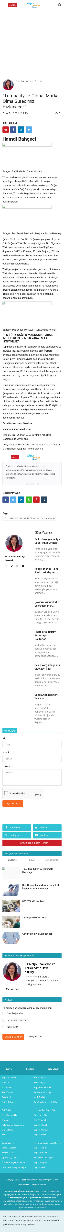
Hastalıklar (7, 1087)
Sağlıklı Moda (40, 1134)
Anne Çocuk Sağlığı (42, 1092)
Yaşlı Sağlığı (39, 1097)
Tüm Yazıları (12, 989)
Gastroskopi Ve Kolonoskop (37, 933)
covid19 (12, 5)
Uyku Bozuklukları (10, 1115)
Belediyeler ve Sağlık (43, 1157)
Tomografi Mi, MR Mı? (34, 917)
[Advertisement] (32, 41)
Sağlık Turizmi (40, 1152)
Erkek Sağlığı (40, 1082)
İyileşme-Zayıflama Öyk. (45, 1110)
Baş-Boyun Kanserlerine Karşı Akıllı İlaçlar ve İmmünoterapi (41, 887)
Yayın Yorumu (13, 803)
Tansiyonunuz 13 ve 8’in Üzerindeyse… (46, 570)
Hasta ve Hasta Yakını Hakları (47, 1142)
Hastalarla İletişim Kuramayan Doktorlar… (45, 635)
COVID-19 (6, 1097)
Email (5, 752)
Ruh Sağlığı (7, 1110)
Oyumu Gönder (13, 1036)
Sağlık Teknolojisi (10, 1102)
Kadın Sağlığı (40, 1077)
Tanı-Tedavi (7, 1092)
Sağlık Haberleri (9, 1077)
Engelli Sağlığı (40, 1147)
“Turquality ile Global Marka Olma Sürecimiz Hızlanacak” (29, 518)
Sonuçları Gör (34, 1036)
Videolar (6, 1082)
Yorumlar (9, 730)
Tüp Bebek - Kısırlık (42, 1087)
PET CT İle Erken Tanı (33, 901)
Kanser (5, 1134)
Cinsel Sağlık (7, 1142)
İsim (4, 738)
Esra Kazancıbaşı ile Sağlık (14, 1167)
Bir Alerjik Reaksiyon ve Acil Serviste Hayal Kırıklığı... (40, 968)
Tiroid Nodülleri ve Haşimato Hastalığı (37, 871)
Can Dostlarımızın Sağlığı (45, 1102)
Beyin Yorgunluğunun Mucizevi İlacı (47, 667)
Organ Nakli (7, 1129)
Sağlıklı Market (40, 1129)
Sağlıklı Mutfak (40, 1125)
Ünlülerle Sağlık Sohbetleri (14, 1162)
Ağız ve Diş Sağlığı (10, 1157)
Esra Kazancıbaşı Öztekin (29, 81)
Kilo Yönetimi (40, 1120)
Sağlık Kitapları (40, 1162)
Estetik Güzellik (9, 1147)
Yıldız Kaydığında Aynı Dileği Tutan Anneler (47, 541)
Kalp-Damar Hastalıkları (13, 1125)
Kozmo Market (8, 1152)
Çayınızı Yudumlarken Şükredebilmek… (47, 604)
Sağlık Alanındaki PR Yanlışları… (46, 696)
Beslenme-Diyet (41, 1115)
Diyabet (5, 1120)
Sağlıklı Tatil (39, 1167)
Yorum (6, 766)
